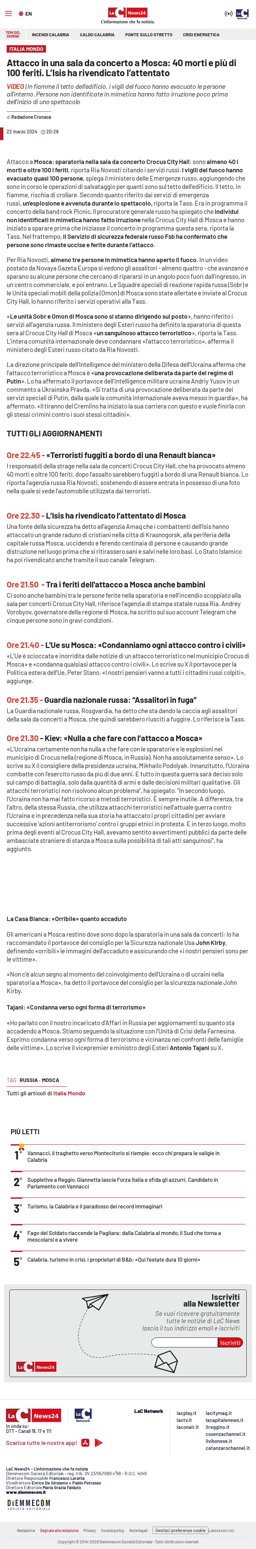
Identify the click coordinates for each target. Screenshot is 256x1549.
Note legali (138, 1530)
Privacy (89, 1530)
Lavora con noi (221, 1530)
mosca (50, 1080)
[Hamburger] (8, 13)
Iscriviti (230, 1342)
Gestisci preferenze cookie (180, 1530)
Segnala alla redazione (59, 1530)
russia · (30, 1080)
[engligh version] (21, 13)
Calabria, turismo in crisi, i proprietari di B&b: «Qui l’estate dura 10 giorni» (113, 1259)
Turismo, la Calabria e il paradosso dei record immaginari (94, 1206)
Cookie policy (112, 1530)
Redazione (26, 1530)
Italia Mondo (69, 1093)
